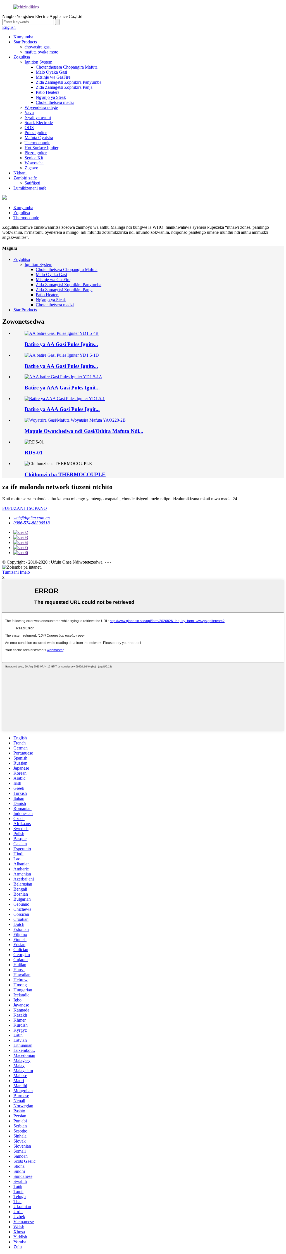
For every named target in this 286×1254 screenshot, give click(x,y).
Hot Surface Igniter (41, 147)
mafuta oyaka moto (41, 52)
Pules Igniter (36, 132)
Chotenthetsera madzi (55, 102)
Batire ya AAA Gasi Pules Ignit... (62, 388)
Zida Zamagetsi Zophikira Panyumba (68, 82)
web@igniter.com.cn (31, 517)
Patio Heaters (47, 92)
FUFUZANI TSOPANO (24, 508)
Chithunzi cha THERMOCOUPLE (65, 474)
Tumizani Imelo (16, 572)
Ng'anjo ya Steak (51, 97)
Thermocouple (37, 142)
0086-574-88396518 (31, 522)
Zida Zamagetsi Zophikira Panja (64, 87)
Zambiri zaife (25, 178)
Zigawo (31, 167)
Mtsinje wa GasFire (53, 77)
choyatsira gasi (38, 47)
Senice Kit (34, 157)
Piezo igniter (36, 152)
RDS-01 (34, 453)
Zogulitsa (21, 57)
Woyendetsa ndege (41, 107)
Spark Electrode (39, 122)
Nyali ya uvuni (38, 117)
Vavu (29, 112)
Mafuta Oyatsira (39, 137)
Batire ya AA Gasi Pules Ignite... (61, 344)
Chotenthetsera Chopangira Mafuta (66, 67)
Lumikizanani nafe (29, 188)
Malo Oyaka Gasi (51, 72)
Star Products (25, 41)
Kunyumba (23, 36)
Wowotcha (34, 162)
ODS (29, 127)
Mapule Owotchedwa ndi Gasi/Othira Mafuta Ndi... (84, 431)
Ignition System (38, 62)
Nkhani (20, 173)
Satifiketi (32, 183)
